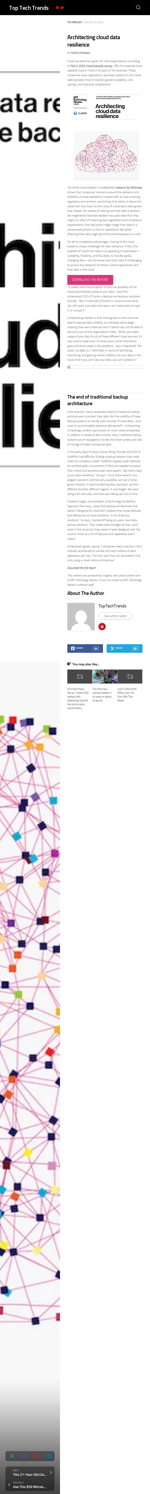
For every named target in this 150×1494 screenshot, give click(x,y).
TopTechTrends (80, 53)
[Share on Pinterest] (36, 1456)
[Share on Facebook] (24, 1456)
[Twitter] (62, 7)
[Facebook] (57, 7)
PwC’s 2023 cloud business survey (91, 66)
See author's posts (115, 616)
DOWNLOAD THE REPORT (90, 280)
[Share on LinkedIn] (48, 1456)
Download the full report (81, 568)
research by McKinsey (129, 187)
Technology (74, 22)
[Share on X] (12, 1456)
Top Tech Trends (29, 7)
